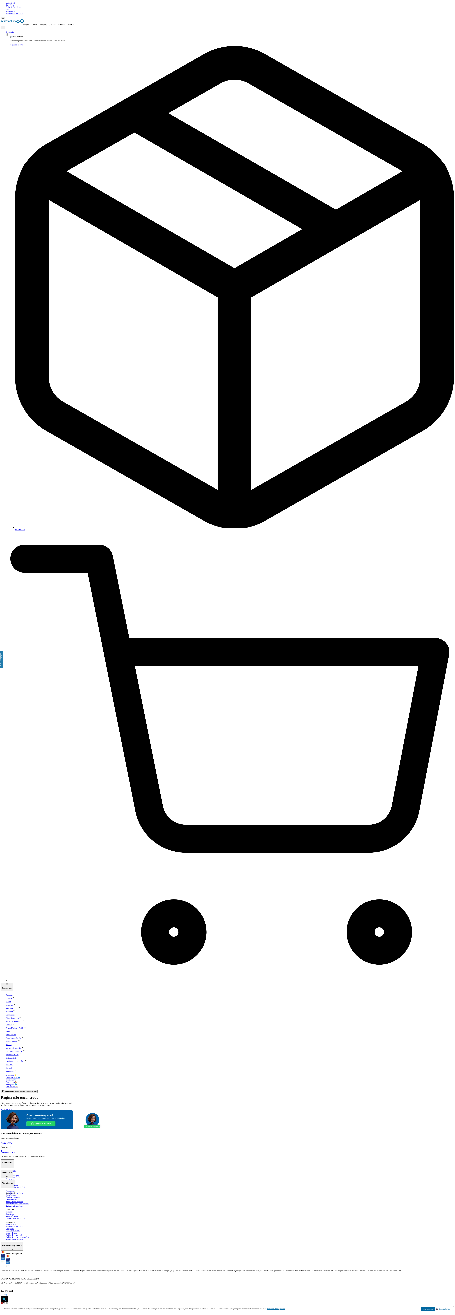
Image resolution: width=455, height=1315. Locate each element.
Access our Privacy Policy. (276, 1309)
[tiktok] (4, 1295)
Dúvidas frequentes (13, 1197)
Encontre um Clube (13, 1201)
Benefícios (10, 1214)
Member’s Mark (12, 1216)
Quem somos (11, 1195)
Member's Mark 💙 (13, 1078)
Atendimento (10, 11)
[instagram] (6, 1295)
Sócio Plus (10, 5)
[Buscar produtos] (3, 27)
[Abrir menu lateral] (3, 18)
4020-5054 (8, 1143)
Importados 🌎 (11, 1084)
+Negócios (10, 1229)
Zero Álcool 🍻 (12, 1087)
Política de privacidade (14, 1235)
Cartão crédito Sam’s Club (15, 1187)
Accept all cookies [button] (428, 1309)
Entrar (20, 45)
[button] (443, 1309)
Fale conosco (11, 1191)
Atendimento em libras (14, 14)
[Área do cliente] (7, 34)
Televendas (10, 1179)
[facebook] (2, 1295)
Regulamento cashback (14, 1206)
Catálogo (9, 1197)
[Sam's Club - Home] (12, 22)
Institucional (10, 3)
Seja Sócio (10, 32)
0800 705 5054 (9, 1152)
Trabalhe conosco (12, 1199)
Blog (7, 9)
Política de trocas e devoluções (17, 1204)
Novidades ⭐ (11, 1075)
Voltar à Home (6, 1109)
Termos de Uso (11, 1233)
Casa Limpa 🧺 (12, 1082)
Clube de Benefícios (13, 7)
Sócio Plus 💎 (11, 1080)
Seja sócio (9, 1212)
